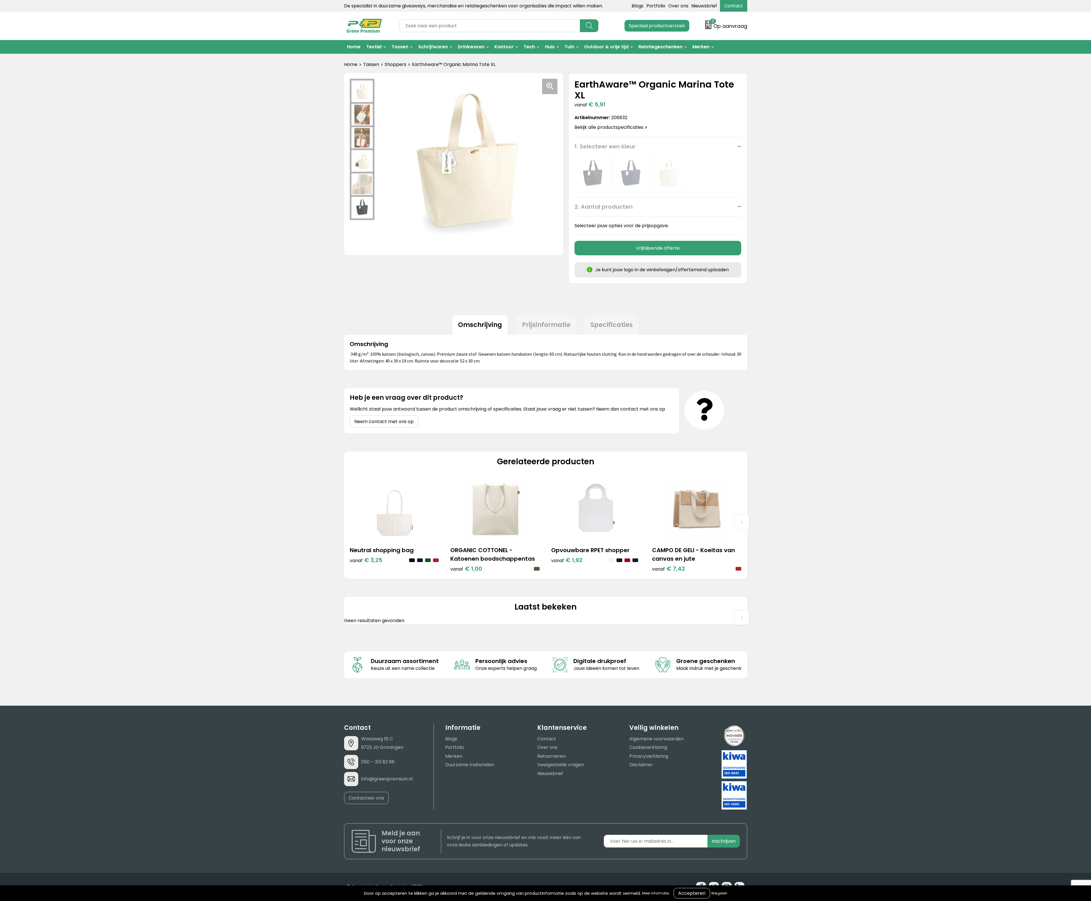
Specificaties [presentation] (611, 324)
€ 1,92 (566, 560)
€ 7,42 (668, 569)
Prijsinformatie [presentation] (546, 324)
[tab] (480, 325)
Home (354, 47)
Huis (550, 47)
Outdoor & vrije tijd (606, 47)
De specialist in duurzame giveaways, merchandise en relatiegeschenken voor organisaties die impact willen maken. (473, 6)
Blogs (638, 6)
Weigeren (719, 893)
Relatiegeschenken (660, 47)
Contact (733, 6)
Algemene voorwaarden (656, 739)
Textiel (374, 47)
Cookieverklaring (648, 747)
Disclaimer (641, 764)
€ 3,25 (366, 560)
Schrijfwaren (433, 47)
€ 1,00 (466, 569)
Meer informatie (655, 893)
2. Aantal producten (603, 206)
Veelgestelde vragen (560, 764)
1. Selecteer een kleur (605, 146)
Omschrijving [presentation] (480, 324)
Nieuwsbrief (704, 6)
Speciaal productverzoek (657, 25)
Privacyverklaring (648, 756)
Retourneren (551, 756)
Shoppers (395, 64)
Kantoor (504, 47)
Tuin (569, 47)
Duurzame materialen (469, 764)
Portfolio (655, 6)
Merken (700, 47)
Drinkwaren (471, 47)
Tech (529, 47)
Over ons (678, 6)
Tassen (400, 47)
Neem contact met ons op (384, 421)
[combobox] (489, 25)
